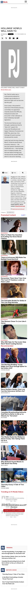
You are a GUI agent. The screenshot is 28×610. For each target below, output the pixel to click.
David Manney (4, 442)
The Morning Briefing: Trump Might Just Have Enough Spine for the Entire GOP (14, 366)
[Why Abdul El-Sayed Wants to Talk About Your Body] (14, 452)
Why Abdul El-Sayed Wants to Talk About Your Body (12, 462)
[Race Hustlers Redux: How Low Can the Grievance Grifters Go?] (14, 380)
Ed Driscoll (4, 34)
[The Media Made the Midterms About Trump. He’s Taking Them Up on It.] (14, 428)
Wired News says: (6, 89)
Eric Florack (4, 465)
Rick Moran (4, 417)
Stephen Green (5, 488)
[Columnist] (5, 179)
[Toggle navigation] (25, 1)
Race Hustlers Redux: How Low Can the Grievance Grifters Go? (13, 390)
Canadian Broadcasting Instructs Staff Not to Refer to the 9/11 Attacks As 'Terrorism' (13, 414)
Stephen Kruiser (5, 369)
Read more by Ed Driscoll (18, 209)
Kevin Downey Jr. (5, 392)
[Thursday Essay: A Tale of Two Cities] (14, 475)
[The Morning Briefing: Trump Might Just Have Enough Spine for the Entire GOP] (14, 355)
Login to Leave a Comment (14, 510)
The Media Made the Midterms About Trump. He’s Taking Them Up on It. (13, 438)
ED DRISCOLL (10, 212)
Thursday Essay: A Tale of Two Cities (12, 485)
